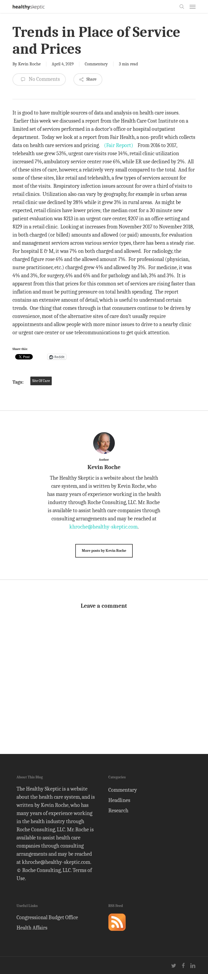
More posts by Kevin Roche (104, 550)
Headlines (119, 800)
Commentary (96, 64)
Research (118, 810)
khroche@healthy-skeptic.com (103, 527)
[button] (193, 6)
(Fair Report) (118, 145)
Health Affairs (32, 928)
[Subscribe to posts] (117, 933)
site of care (41, 380)
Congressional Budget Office (47, 917)
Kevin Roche (29, 64)
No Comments (44, 79)
